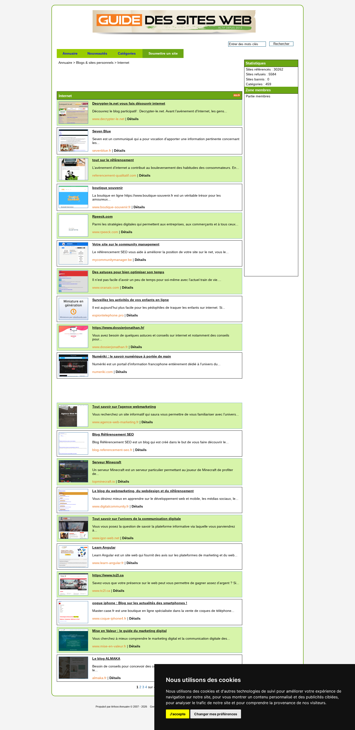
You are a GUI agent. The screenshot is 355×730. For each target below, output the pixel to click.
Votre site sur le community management (125, 244)
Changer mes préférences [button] (215, 714)
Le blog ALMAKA (106, 658)
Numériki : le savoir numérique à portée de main (131, 356)
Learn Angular (103, 547)
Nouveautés (97, 53)
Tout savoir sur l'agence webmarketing (124, 406)
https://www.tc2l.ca (108, 575)
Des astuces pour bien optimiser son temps (128, 272)
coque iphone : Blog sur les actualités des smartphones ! (139, 603)
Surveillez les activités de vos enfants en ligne (130, 300)
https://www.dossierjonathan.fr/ (118, 327)
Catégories (127, 53)
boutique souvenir (107, 188)
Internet (123, 62)
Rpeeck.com (102, 216)
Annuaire (70, 53)
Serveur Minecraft (106, 462)
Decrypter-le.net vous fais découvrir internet (128, 103)
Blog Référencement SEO (113, 434)
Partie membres (258, 96)
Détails (133, 119)
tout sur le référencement (113, 160)
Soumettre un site (163, 53)
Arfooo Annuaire (120, 706)
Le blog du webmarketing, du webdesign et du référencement (143, 491)
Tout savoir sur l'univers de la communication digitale (136, 519)
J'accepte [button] (177, 714)
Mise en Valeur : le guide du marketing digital (129, 631)
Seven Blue (101, 131)
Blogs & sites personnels (95, 62)
